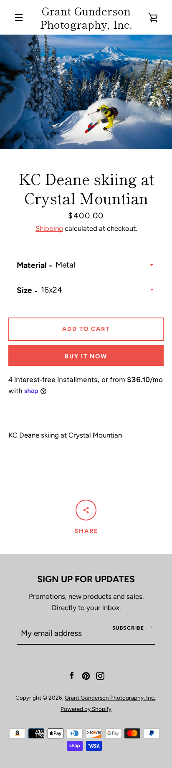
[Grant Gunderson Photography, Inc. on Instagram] (100, 675)
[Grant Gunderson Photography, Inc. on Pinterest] (86, 675)
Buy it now (86, 356)
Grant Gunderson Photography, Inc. (86, 17)
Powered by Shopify (86, 708)
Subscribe (128, 628)
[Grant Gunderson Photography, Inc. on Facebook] (72, 675)
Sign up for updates (86, 578)
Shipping (49, 228)
